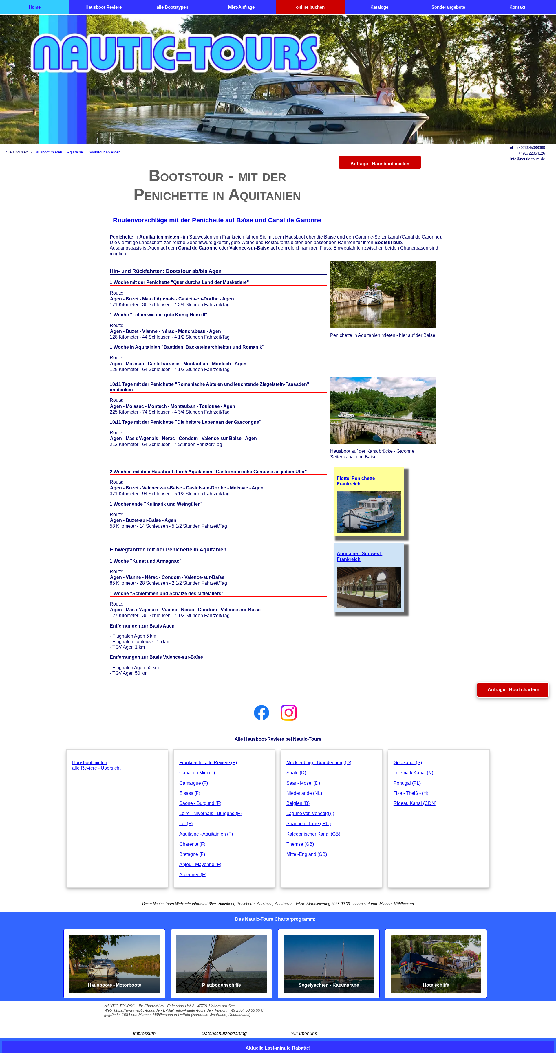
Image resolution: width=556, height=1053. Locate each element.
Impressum (144, 1033)
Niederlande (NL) (304, 793)
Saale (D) (296, 772)
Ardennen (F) (192, 874)
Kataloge (379, 7)
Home (35, 7)
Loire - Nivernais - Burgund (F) (210, 813)
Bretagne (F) (192, 854)
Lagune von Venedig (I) (310, 813)
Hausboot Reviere (103, 7)
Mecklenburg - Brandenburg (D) (318, 762)
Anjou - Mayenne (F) (200, 864)
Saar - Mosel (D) (303, 783)
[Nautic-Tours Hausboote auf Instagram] (289, 713)
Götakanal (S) (408, 762)
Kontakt (517, 7)
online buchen (310, 7)
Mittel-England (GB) (306, 854)
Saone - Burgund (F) (200, 803)
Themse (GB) (300, 844)
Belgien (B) (298, 803)
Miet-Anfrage (241, 7)
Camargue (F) (193, 783)
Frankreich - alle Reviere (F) (208, 762)
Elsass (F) (189, 793)
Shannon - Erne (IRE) (308, 823)
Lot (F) (186, 823)
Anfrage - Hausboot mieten (379, 163)
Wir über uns (304, 1033)
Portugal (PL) (407, 783)
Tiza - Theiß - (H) (411, 793)
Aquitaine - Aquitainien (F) (206, 834)
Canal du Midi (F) (197, 772)
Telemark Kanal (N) (413, 772)
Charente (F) (192, 844)
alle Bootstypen (172, 7)
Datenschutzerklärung (224, 1033)
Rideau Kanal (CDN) (415, 803)
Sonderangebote (448, 7)
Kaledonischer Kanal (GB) (313, 834)
